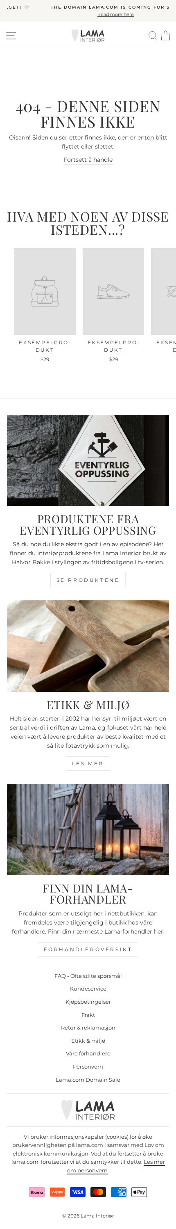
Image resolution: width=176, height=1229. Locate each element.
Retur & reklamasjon (88, 1028)
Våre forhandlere (88, 1053)
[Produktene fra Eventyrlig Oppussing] (88, 460)
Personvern (88, 1067)
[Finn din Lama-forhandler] (88, 829)
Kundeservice (88, 989)
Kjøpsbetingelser (88, 1002)
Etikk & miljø (88, 1041)
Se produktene (88, 580)
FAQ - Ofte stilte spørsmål (88, 976)
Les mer (88, 763)
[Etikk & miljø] (88, 646)
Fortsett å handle (88, 159)
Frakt (88, 1015)
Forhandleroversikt (88, 949)
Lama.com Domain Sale (88, 1080)
